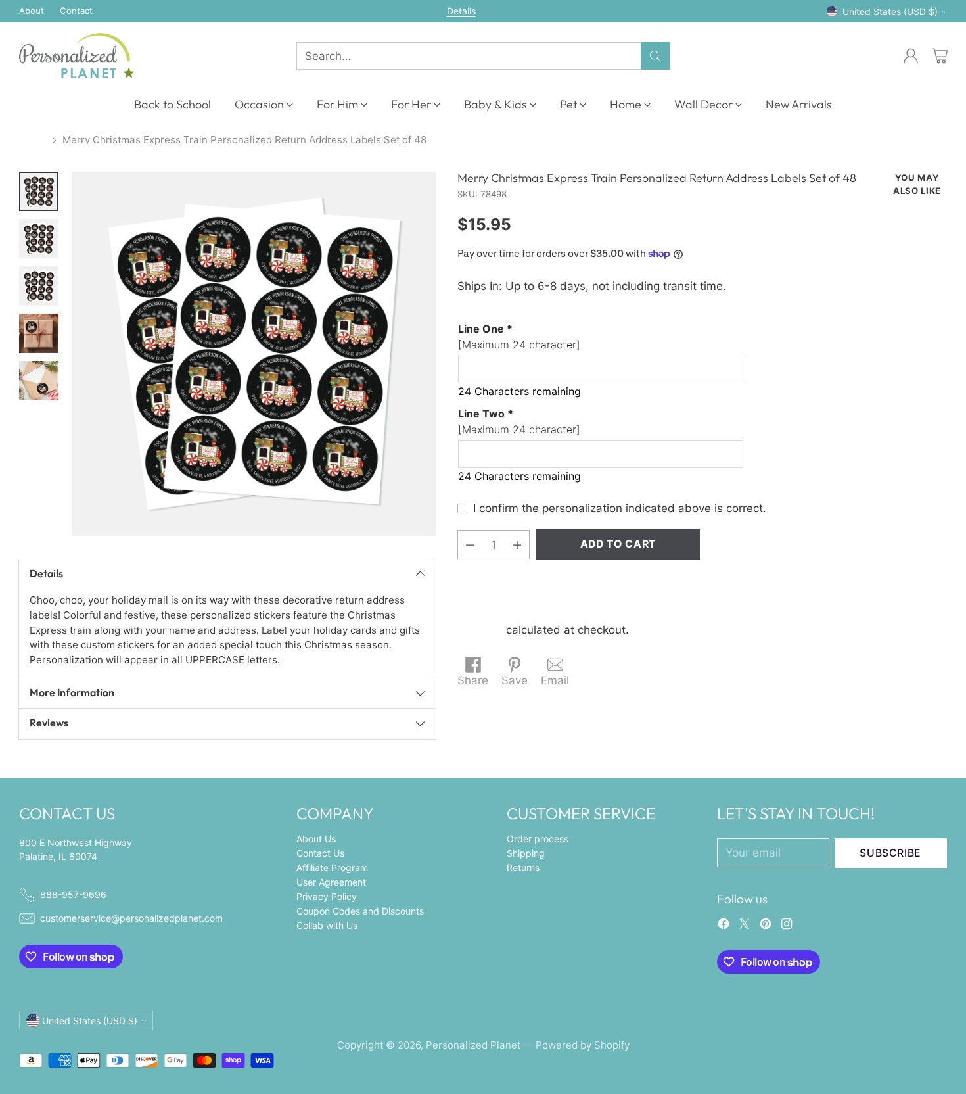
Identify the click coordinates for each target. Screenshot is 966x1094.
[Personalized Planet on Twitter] (744, 926)
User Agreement (331, 882)
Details (461, 11)
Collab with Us (326, 925)
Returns (523, 867)
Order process (537, 838)
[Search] (655, 56)
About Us (316, 838)
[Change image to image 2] (38, 238)
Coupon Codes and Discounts (360, 910)
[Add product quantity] (517, 545)
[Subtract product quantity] (470, 545)
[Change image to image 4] (38, 333)
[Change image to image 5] (38, 380)
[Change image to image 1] (38, 191)
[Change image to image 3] (38, 286)
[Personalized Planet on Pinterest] (765, 926)
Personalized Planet (473, 1045)
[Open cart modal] (939, 55)
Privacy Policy (326, 896)
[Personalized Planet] (76, 55)
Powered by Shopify (583, 1045)
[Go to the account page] (910, 55)
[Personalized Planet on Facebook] (723, 926)
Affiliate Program (332, 867)
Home (33, 139)
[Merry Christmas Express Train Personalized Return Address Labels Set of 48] (254, 354)
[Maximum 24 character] (519, 336)
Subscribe (890, 853)
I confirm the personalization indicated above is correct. (619, 508)
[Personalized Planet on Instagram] (786, 926)
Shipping (480, 629)
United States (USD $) (890, 11)
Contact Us (320, 853)
